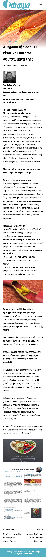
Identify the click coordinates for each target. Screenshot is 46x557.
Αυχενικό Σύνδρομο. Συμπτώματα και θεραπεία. (34, 535)
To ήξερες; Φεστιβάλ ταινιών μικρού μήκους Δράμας (12, 535)
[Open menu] (40, 5)
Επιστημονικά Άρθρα (11, 42)
